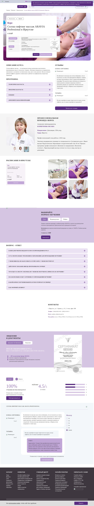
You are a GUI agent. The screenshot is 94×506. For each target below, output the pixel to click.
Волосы (8, 476)
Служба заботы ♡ (79, 475)
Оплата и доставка (60, 478)
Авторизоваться (14, 398)
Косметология (20, 10)
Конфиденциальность (61, 483)
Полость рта (9, 483)
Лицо (7, 475)
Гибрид (65, 219)
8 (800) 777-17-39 (78, 480)
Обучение (13, 10)
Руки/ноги (9, 480)
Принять (81, 503)
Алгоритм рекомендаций (62, 485)
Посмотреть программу (46, 54)
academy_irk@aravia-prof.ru (58, 314)
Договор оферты (59, 476)
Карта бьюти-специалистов (25, 478)
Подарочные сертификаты (25, 480)
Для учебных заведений (43, 487)
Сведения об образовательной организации (41, 482)
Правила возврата (60, 480)
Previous (29, 143)
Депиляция (9, 482)
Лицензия (28, 342)
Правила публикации (61, 487)
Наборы (8, 485)
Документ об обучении (14, 342)
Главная (8, 10)
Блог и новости (22, 483)
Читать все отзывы (71, 108)
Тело (7, 478)
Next (32, 143)
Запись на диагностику (42, 478)
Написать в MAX (78, 476)
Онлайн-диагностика (23, 476)
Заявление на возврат (61, 482)
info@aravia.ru (36, 450)
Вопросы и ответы (60, 475)
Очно (44, 219)
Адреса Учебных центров (43, 489)
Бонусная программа (23, 482)
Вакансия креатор (79, 483)
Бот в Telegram (78, 478)
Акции (19, 485)
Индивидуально (54, 219)
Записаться (15, 182)
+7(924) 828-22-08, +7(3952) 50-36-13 (61, 311)
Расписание (39, 476)
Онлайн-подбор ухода (24, 475)
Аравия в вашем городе (43, 475)
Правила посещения (42, 485)
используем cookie (14, 503)
